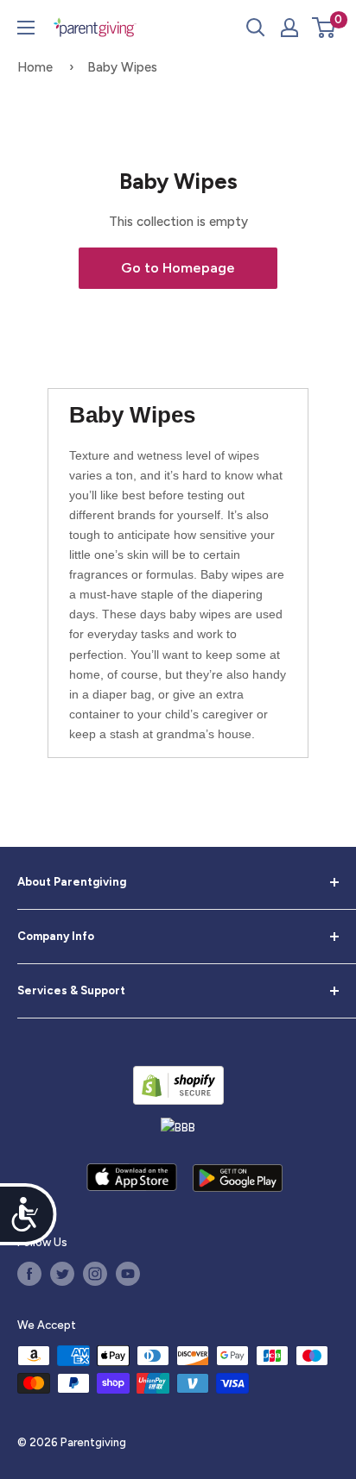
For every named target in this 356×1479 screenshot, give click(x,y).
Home (35, 67)
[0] (324, 27)
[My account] (289, 27)
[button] (323, 27)
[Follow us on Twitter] (62, 1274)
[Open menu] (26, 27)
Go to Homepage (178, 268)
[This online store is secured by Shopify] (178, 1085)
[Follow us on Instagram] (95, 1274)
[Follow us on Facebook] (29, 1274)
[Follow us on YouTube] (128, 1274)
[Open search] (255, 27)
